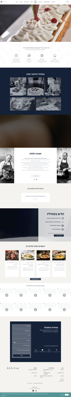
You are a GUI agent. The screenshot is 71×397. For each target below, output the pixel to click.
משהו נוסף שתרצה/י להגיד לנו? (23, 350)
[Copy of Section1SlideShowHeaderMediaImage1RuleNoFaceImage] (33, 205)
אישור (67, 394)
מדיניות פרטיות (3, 395)
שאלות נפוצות (29, 383)
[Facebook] (34, 179)
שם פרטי (27, 326)
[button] (53, 2)
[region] (53, 86)
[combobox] (21, 347)
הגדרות (62, 394)
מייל (28, 335)
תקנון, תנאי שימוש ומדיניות (38, 383)
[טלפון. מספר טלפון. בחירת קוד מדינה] (15, 342)
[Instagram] (36, 179)
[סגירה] (69, 394)
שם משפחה (27, 330)
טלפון (28, 340)
